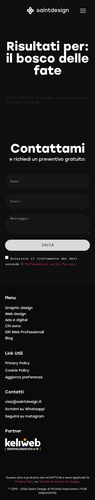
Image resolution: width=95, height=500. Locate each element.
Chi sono (13, 326)
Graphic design (19, 308)
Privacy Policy (24, 481)
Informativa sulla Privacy (50, 264)
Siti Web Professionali (24, 332)
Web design (15, 314)
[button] (83, 10)
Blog (9, 338)
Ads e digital (16, 320)
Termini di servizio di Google (59, 481)
